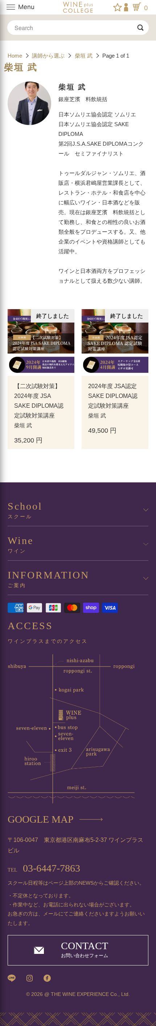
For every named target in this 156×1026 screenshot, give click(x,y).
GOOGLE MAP (41, 819)
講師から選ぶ (48, 56)
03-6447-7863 (44, 868)
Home (16, 56)
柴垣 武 (84, 56)
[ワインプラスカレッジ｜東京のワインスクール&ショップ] (78, 7)
